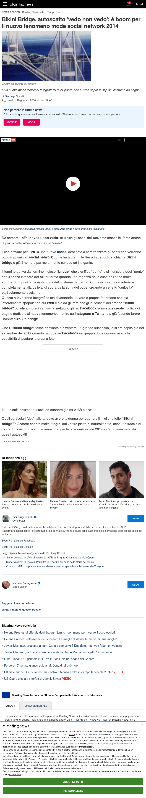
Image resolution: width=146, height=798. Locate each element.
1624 (71, 734)
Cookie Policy (15, 774)
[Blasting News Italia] (21, 4)
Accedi (139, 4)
